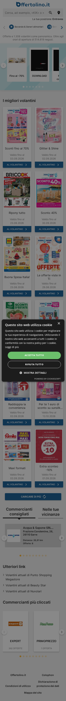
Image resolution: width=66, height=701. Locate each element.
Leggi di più (12, 347)
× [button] (58, 323)
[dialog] (33, 350)
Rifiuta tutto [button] (34, 364)
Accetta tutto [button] (34, 355)
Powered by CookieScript (47, 378)
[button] (33, 373)
